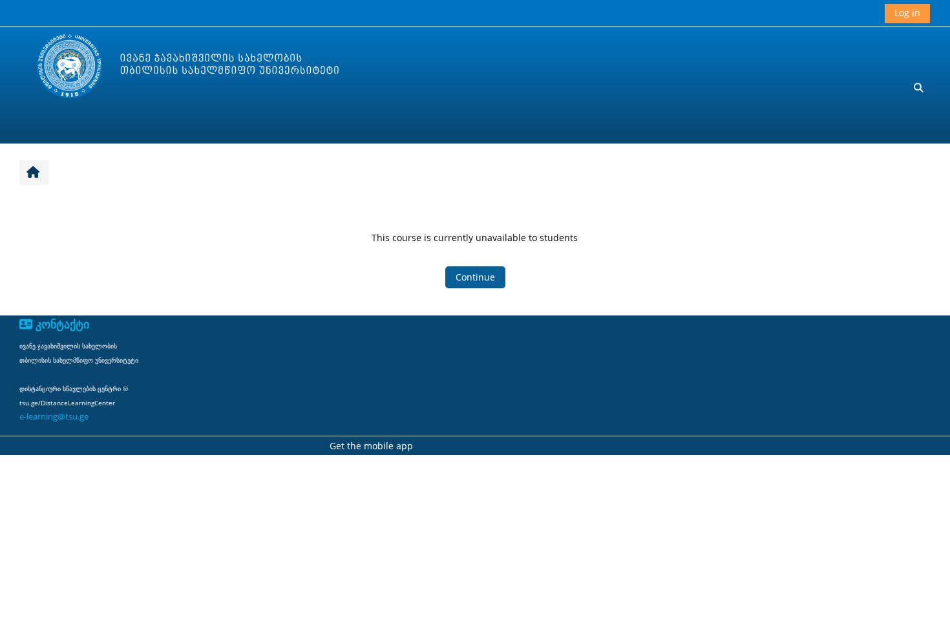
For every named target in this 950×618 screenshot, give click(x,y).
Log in (907, 12)
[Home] (175, 67)
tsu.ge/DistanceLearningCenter (67, 402)
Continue (475, 277)
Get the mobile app (371, 446)
